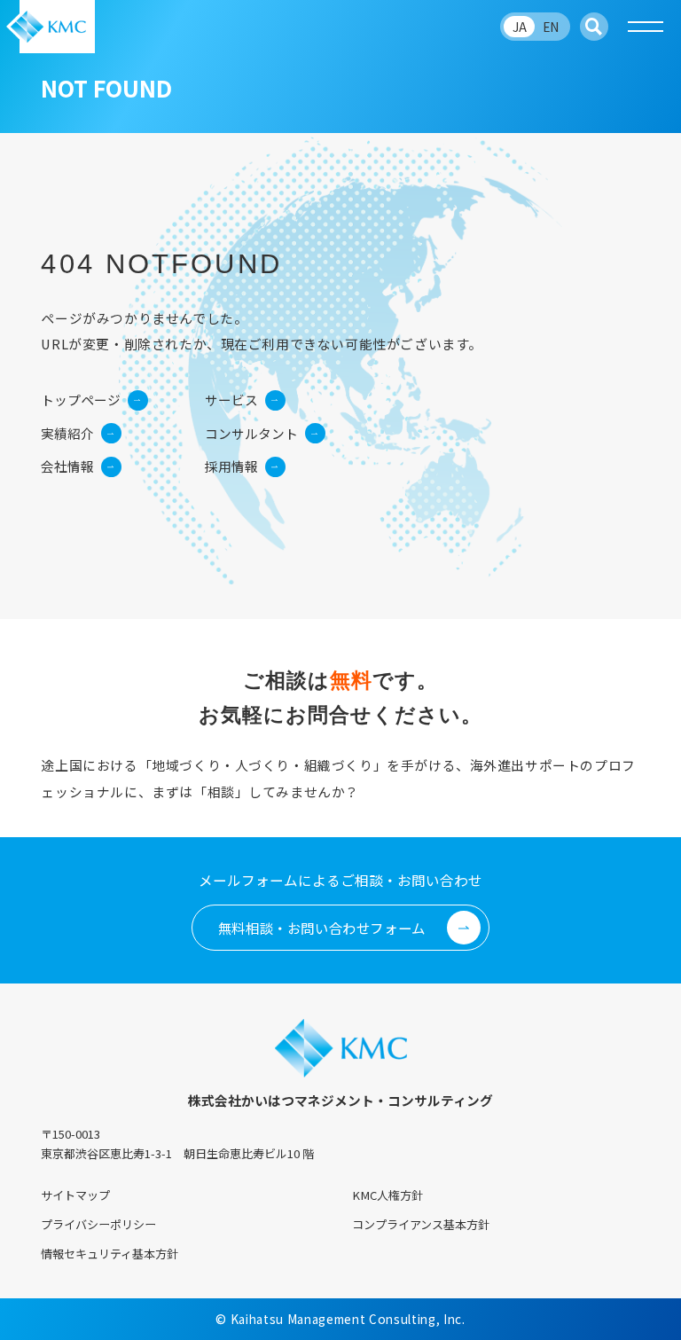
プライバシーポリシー (98, 1224)
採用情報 (231, 466)
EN (551, 26)
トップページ (81, 399)
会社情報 (67, 466)
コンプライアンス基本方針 (420, 1224)
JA (520, 26)
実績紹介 (67, 433)
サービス (231, 399)
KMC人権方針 (387, 1195)
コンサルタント (251, 433)
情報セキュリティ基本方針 (109, 1253)
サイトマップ (75, 1195)
